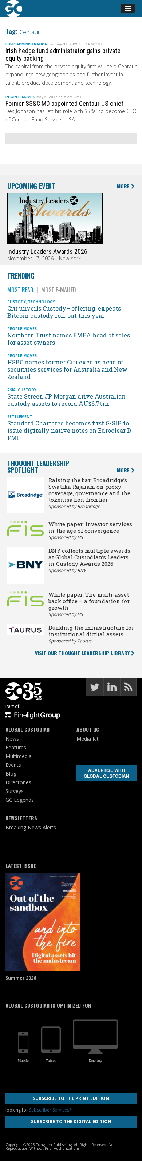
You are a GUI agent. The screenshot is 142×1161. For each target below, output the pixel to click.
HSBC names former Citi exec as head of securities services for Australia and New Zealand (67, 369)
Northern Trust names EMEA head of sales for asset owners (68, 338)
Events (13, 764)
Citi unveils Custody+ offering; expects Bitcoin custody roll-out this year (64, 311)
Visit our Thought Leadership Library (83, 653)
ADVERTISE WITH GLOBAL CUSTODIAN (106, 773)
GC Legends (19, 799)
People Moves (20, 97)
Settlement (19, 416)
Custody (16, 301)
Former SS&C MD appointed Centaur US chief (64, 103)
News (12, 738)
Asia (11, 389)
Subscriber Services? (50, 1110)
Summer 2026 (20, 978)
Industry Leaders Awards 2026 (47, 251)
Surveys (14, 791)
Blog (10, 773)
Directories (18, 782)
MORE (124, 186)
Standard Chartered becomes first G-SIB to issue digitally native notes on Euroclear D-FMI (70, 430)
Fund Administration (26, 44)
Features (15, 747)
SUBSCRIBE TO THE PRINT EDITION (71, 1098)
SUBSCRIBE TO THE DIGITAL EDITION (71, 1121)
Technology (41, 301)
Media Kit (87, 738)
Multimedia (18, 756)
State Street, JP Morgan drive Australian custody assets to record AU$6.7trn (66, 399)
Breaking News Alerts (30, 827)
